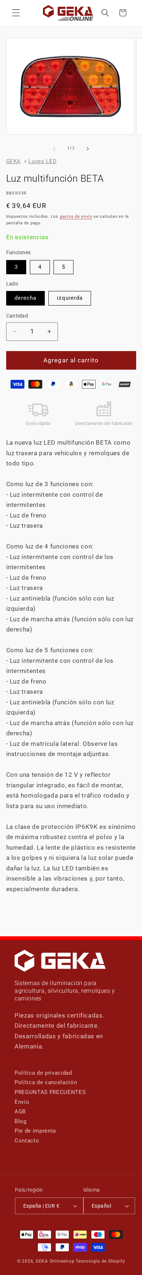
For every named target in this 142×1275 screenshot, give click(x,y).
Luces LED (42, 161)
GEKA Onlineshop (55, 1261)
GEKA (13, 161)
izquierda (70, 298)
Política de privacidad (43, 1073)
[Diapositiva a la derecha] (88, 149)
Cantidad (17, 316)
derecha (26, 298)
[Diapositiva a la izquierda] (54, 149)
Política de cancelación (46, 1082)
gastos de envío (76, 216)
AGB (20, 1111)
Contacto (27, 1140)
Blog (21, 1121)
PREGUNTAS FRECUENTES (50, 1092)
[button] (16, 12)
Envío (22, 1102)
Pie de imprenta (35, 1131)
